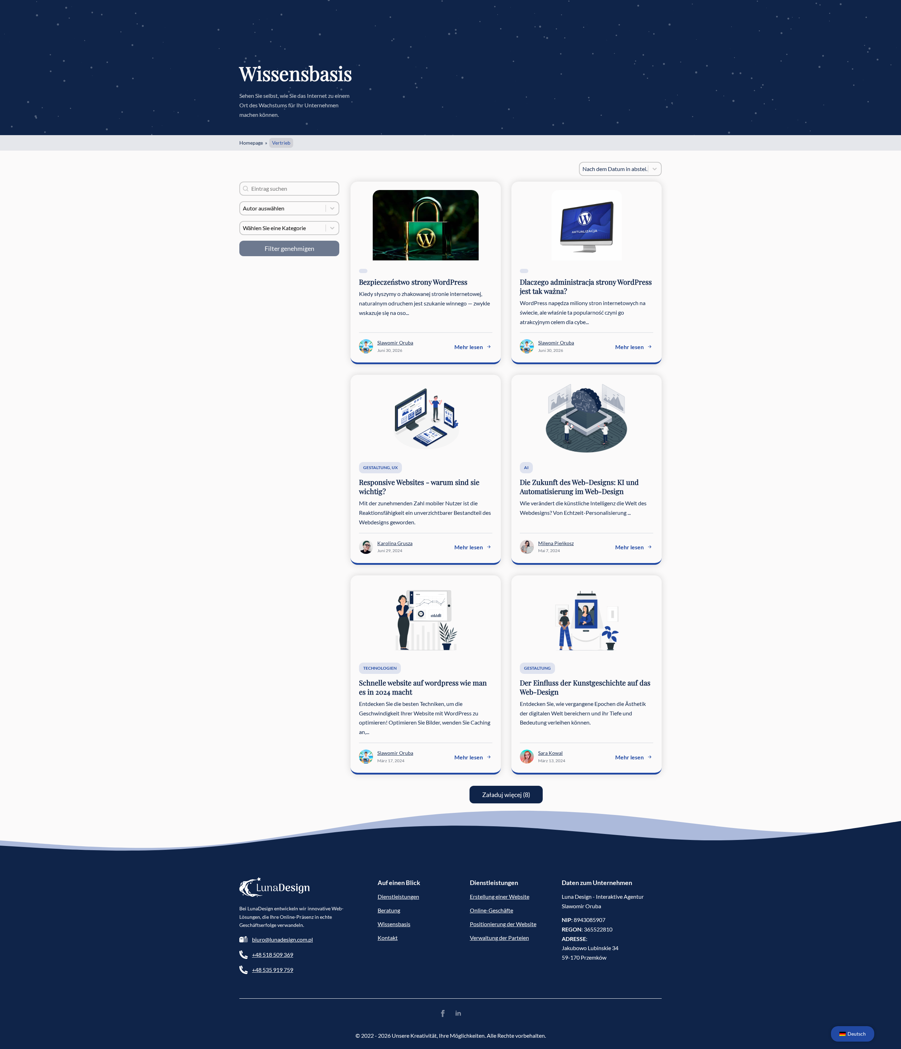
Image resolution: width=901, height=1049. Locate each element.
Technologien (380, 668)
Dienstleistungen (398, 896)
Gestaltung (376, 467)
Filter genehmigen (289, 248)
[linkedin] (458, 1013)
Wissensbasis (394, 924)
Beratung (389, 910)
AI (526, 467)
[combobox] (614, 169)
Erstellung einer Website (499, 896)
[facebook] (442, 1013)
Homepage (251, 143)
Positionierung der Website (503, 924)
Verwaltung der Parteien (499, 937)
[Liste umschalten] (654, 169)
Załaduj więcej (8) (506, 794)
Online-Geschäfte (491, 910)
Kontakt (388, 937)
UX (395, 467)
